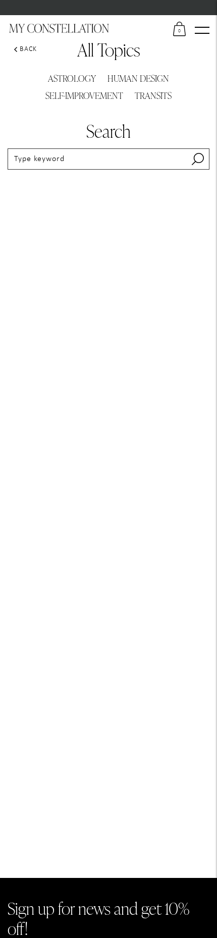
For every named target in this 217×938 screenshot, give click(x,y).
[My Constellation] (59, 28)
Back (28, 49)
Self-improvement (84, 95)
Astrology (72, 78)
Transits (153, 95)
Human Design (138, 78)
